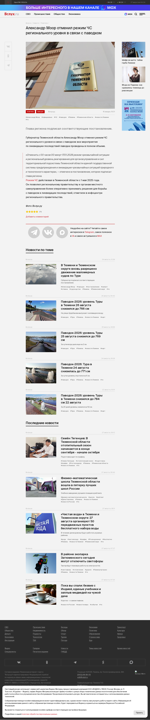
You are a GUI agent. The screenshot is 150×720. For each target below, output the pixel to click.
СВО (28, 14)
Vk (73, 236)
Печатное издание (40, 652)
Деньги (8, 634)
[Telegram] (75, 662)
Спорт (63, 634)
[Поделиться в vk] (8, 46)
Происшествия (42, 14)
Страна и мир (94, 637)
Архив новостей (123, 648)
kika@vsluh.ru (82, 685)
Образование (94, 634)
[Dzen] (103, 662)
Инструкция (9, 640)
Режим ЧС (32, 180)
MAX (99, 236)
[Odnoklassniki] (47, 662)
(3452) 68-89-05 (84, 675)
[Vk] (19, 662)
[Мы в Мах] (128, 14)
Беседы (64, 627)
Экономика (74, 14)
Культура (121, 630)
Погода (64, 640)
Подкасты (37, 634)
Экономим (93, 627)
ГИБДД (64, 652)
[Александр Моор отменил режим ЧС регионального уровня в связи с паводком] (70, 75)
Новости (36, 23)
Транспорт (121, 627)
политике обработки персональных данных (39, 714)
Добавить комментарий (37, 217)
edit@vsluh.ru (82, 677)
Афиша (120, 634)
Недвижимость (39, 630)
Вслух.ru (12, 14)
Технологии (37, 637)
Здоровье (121, 637)
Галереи (36, 648)
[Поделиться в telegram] (8, 65)
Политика (44, 23)
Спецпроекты (10, 652)
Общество (59, 14)
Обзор (63, 630)
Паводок (40, 111)
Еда (90, 640)
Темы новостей (95, 648)
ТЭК (34, 640)
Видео (7, 648)
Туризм (64, 637)
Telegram (89, 232)
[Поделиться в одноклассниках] (8, 56)
